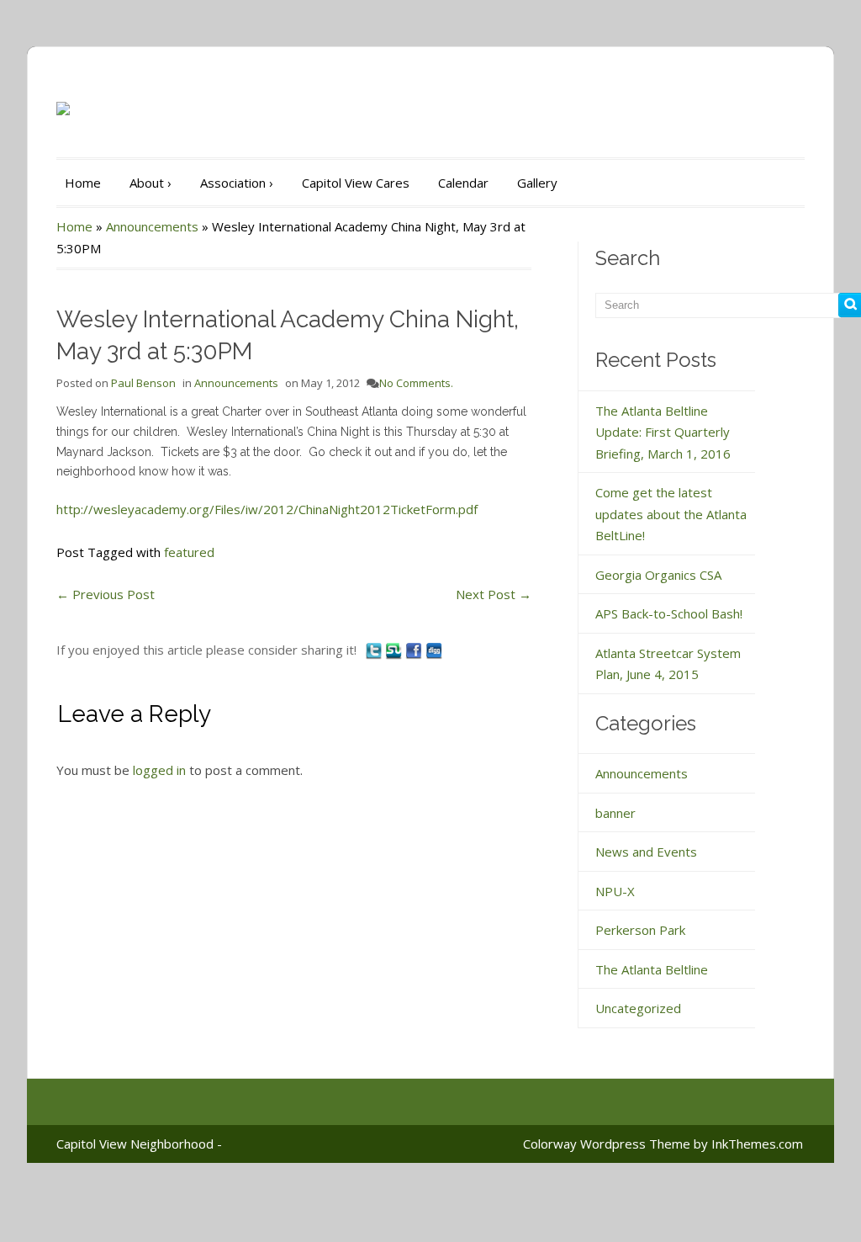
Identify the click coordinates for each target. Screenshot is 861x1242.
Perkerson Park (640, 929)
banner (615, 812)
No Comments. (416, 382)
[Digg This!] (433, 649)
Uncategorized (638, 1008)
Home (83, 182)
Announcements (152, 226)
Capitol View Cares (355, 182)
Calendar (463, 182)
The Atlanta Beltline (651, 969)
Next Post (493, 594)
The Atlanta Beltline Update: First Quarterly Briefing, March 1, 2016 (663, 432)
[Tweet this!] (375, 649)
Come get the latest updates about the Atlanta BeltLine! (671, 514)
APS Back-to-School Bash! (668, 613)
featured (189, 552)
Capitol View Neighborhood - (139, 1143)
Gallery (537, 182)
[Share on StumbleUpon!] (395, 649)
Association (236, 182)
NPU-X (615, 891)
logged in (159, 770)
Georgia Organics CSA (658, 574)
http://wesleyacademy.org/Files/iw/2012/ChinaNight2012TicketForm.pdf (267, 509)
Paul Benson (143, 382)
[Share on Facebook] (415, 649)
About (150, 182)
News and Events (646, 851)
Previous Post (105, 594)
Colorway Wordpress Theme (606, 1143)
